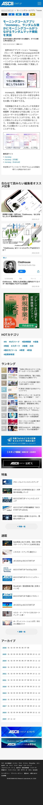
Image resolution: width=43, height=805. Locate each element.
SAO (18, 770)
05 (20, 647)
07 (25, 647)
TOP (2, 763)
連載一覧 (22, 631)
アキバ (11, 765)
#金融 (35, 341)
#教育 (21, 350)
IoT (26, 770)
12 (39, 654)
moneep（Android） (13, 162)
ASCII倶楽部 (8, 763)
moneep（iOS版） (12, 159)
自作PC (3, 765)
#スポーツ (15, 345)
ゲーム (13, 768)
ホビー (38, 763)
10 (33, 654)
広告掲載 (3, 775)
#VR (31, 345)
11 (36, 654)
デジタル (25, 763)
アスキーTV (33, 768)
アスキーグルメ (12, 770)
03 (14, 647)
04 (17, 647)
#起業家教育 (9, 354)
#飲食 (29, 350)
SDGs (30, 770)
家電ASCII (4, 770)
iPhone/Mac (32, 763)
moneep (8, 157)
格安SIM (18, 768)
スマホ (15, 765)
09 (31, 654)
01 (8, 647)
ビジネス (15, 763)
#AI (5, 341)
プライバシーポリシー (17, 773)
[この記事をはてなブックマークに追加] (19, 15)
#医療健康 (26, 341)
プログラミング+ (5, 768)
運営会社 (26, 773)
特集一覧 (22, 526)
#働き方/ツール (10, 350)
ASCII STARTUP (7, 10)
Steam (20, 765)
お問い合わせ (33, 773)
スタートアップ (27, 765)
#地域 (6, 345)
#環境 (24, 345)
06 (22, 647)
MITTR (22, 770)
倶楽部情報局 (25, 768)
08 (28, 647)
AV (7, 765)
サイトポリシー (5, 773)
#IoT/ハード (14, 341)
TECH (20, 763)
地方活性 (35, 770)
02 (11, 647)
